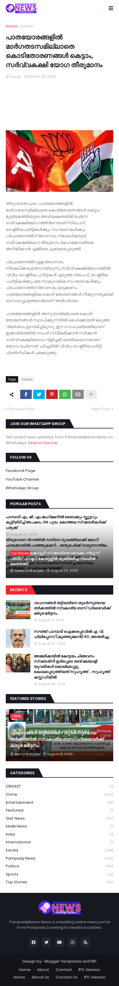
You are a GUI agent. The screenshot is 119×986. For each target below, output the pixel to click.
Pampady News (59, 858)
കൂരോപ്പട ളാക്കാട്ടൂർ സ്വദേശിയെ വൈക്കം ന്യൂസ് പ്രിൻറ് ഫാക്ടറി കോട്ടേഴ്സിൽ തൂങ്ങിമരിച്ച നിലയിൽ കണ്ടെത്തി (55, 558)
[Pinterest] (52, 394)
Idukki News (59, 826)
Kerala (27, 26)
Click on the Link (42, 443)
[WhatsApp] (65, 394)
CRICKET (59, 786)
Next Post (101, 409)
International (59, 842)
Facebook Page (21, 470)
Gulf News (59, 818)
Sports (59, 874)
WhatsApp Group (22, 488)
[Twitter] (39, 394)
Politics (59, 866)
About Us (40, 977)
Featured (59, 810)
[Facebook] (26, 394)
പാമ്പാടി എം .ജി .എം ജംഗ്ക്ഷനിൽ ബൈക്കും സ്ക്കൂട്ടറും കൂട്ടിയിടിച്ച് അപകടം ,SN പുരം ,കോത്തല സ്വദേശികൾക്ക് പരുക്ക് (56, 522)
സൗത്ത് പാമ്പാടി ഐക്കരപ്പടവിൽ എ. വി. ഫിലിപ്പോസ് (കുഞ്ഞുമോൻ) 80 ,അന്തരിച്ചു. (72, 634)
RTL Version (89, 969)
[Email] (78, 394)
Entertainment (59, 802)
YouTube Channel (22, 479)
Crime (59, 794)
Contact (64, 969)
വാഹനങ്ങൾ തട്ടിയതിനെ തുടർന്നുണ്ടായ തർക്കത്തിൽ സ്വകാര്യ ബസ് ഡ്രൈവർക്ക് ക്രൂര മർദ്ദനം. (72, 608)
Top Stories (59, 882)
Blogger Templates (63, 961)
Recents (18, 590)
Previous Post (21, 409)
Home (11, 26)
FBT (94, 961)
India (59, 834)
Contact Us (66, 977)
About (43, 969)
